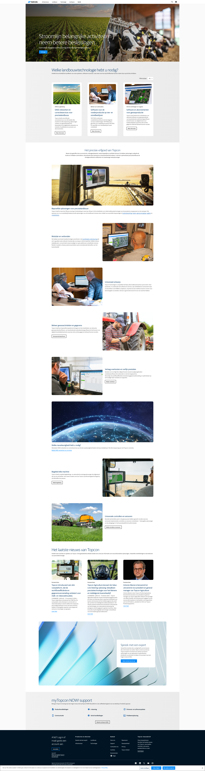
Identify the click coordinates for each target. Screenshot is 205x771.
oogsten (148, 213)
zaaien (134, 213)
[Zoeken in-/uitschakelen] (172, 2)
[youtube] (148, 763)
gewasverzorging (141, 213)
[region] (102, 768)
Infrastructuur (45, 2)
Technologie (63, 2)
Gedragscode (72, 763)
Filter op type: (143, 78)
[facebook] (136, 763)
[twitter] (144, 763)
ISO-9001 (67, 763)
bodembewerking (127, 213)
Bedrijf (79, 2)
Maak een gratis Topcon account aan (58, 755)
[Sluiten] (202, 768)
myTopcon (72, 2)
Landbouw (54, 2)
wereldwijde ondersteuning (89, 239)
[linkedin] (140, 763)
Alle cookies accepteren (168, 768)
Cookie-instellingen (144, 768)
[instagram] (152, 763)
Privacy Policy (104, 767)
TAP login (43, 52)
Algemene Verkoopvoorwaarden (58, 763)
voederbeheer (55, 215)
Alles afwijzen (156, 768)
